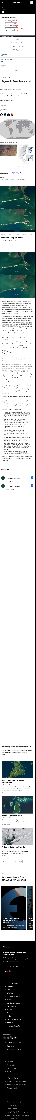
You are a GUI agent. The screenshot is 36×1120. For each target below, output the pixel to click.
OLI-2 (20, 326)
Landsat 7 (13, 172)
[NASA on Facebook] (4, 1037)
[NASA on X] (11, 1037)
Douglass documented (17, 353)
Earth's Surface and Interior (7, 179)
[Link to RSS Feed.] (12, 114)
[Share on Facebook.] (5, 114)
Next (20, 861)
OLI (19, 174)
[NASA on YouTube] (15, 1037)
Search (17, 70)
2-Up (15, 240)
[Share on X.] (1, 114)
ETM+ (19, 172)
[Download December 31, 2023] (32, 486)
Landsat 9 (13, 174)
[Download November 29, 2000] (32, 478)
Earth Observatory (17, 43)
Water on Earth (20, 179)
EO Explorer (17, 50)
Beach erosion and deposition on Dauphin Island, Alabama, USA (16, 419)
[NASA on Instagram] (8, 1037)
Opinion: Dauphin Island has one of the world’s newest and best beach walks (17, 413)
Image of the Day (17, 46)
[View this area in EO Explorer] (17, 129)
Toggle (10, 240)
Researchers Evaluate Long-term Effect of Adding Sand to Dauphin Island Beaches (17, 439)
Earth (17, 39)
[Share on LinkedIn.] (8, 114)
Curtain (5, 240)
